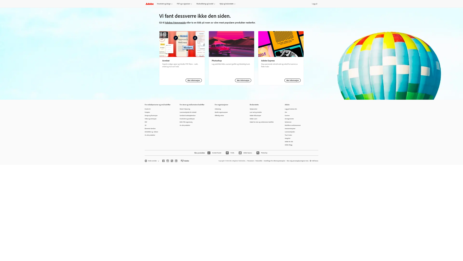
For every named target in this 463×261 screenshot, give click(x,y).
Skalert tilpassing (185, 109)
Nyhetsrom (288, 122)
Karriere (287, 115)
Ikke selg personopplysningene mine (297, 161)
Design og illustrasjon (151, 115)
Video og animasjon (150, 119)
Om (286, 112)
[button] (152, 161)
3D (145, 125)
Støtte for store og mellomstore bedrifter (262, 122)
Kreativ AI (147, 109)
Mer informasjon (193, 80)
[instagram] (168, 161)
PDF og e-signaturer (183, 4)
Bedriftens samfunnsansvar (293, 125)
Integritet (287, 138)
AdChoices (315, 161)
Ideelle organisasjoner (221, 112)
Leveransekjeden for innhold (188, 112)
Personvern (250, 161)
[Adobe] (150, 4)
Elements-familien (150, 128)
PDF (146, 122)
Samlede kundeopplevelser (188, 115)
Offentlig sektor (219, 115)
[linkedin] (176, 161)
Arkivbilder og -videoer (151, 132)
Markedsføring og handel (204, 4)
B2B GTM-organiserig (186, 122)
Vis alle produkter (150, 135)
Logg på (314, 4)
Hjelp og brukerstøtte (227, 4)
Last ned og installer (256, 112)
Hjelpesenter (253, 109)
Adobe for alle (289, 141)
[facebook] (163, 161)
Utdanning (218, 109)
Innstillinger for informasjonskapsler (274, 161)
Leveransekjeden (290, 132)
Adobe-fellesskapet (255, 115)
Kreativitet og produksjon (187, 119)
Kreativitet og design (164, 4)
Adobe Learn (253, 119)
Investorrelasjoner (290, 128)
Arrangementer (289, 119)
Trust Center (288, 135)
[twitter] (172, 161)
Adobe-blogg (288, 145)
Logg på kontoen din (291, 109)
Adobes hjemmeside (175, 22)
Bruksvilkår (259, 161)
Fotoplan (147, 112)
